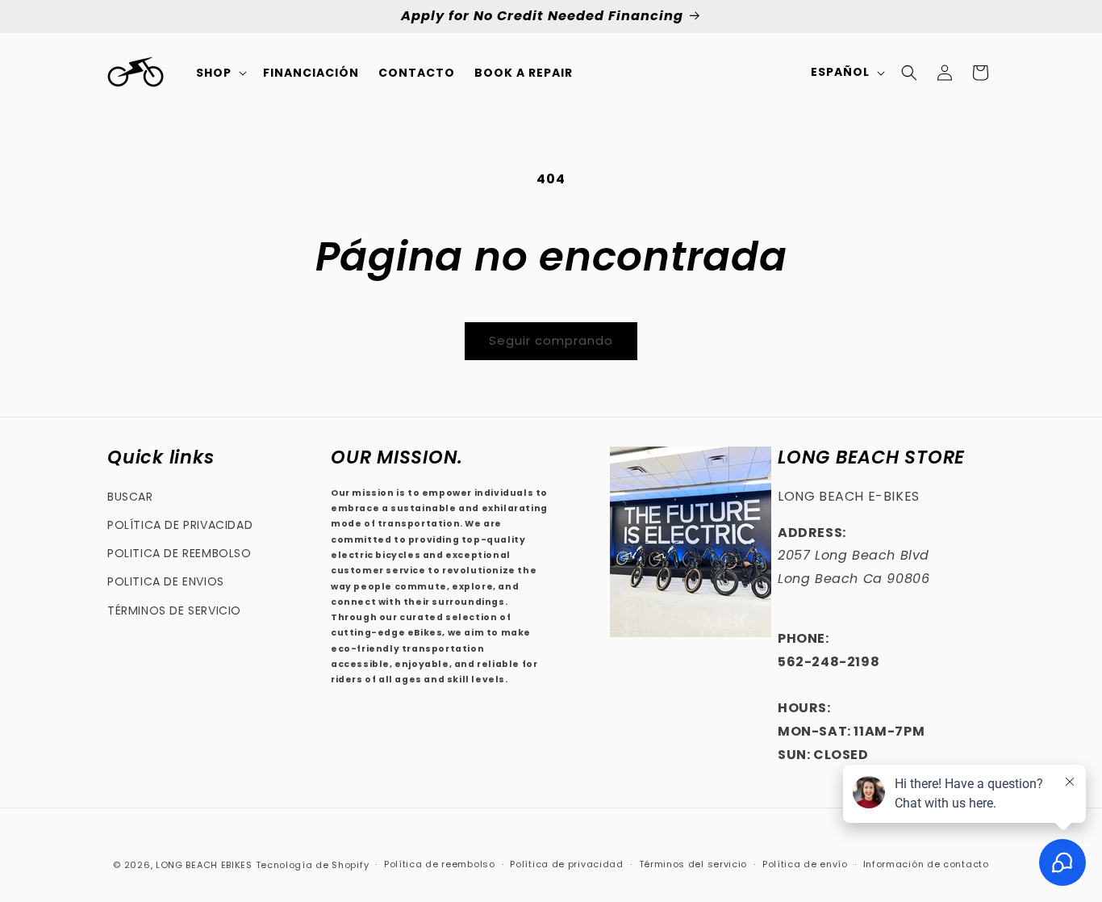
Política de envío (805, 864)
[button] (219, 73)
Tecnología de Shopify (312, 864)
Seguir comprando (551, 340)
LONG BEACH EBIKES (204, 864)
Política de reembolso (439, 864)
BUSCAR (130, 497)
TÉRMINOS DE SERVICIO (174, 610)
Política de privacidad (566, 864)
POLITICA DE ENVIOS (165, 581)
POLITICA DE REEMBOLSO (179, 553)
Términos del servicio (693, 864)
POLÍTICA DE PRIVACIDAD (180, 525)
